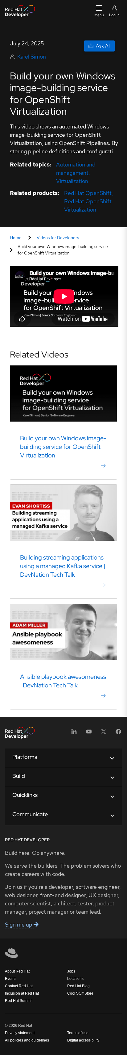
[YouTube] (88, 733)
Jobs (71, 971)
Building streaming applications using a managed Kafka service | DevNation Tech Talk (62, 566)
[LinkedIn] (74, 733)
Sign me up (19, 924)
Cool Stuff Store (80, 993)
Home (16, 237)
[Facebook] (118, 733)
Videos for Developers (58, 237)
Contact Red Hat (19, 986)
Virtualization (72, 181)
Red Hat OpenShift (88, 193)
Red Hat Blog (78, 986)
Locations (75, 979)
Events (10, 979)
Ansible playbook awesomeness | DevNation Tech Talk (63, 681)
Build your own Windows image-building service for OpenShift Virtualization (63, 446)
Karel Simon (31, 56)
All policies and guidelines (27, 1040)
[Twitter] (103, 733)
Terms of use (77, 1033)
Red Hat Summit (18, 1001)
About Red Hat (17, 971)
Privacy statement (20, 1033)
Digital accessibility (83, 1040)
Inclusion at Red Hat (22, 993)
